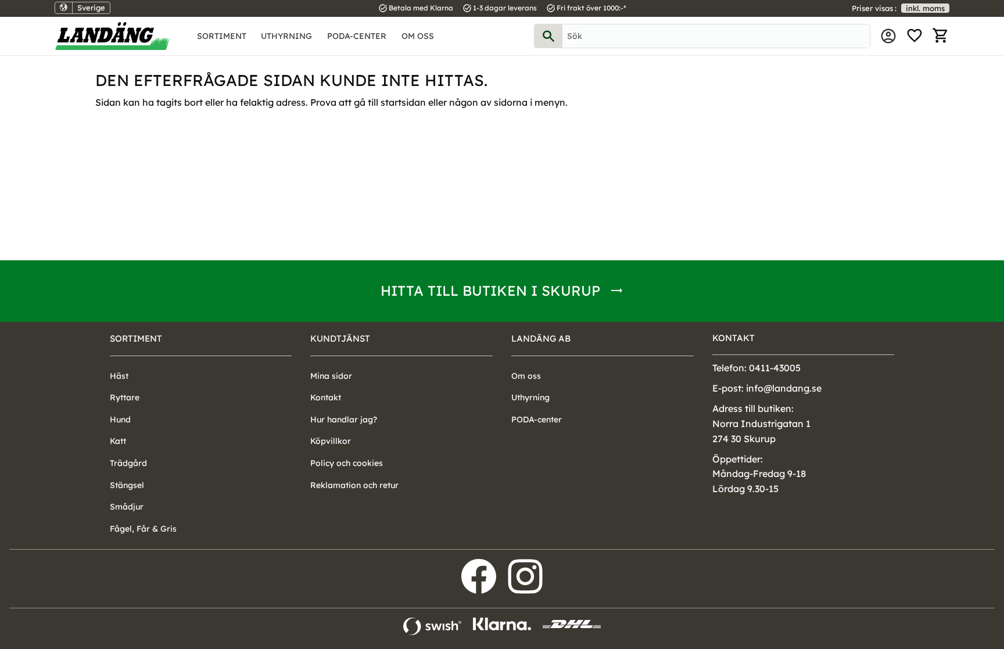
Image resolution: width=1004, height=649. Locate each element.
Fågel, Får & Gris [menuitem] (143, 528)
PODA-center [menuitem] (356, 36)
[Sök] (548, 36)
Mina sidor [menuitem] (888, 36)
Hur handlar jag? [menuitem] (343, 419)
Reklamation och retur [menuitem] (354, 485)
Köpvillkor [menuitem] (330, 441)
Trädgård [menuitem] (128, 463)
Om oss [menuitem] (417, 36)
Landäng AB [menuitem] (541, 338)
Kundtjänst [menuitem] (340, 338)
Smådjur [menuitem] (127, 506)
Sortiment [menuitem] (221, 36)
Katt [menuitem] (118, 441)
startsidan (403, 102)
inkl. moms (925, 8)
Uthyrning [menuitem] (286, 36)
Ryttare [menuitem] (124, 397)
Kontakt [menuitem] (325, 397)
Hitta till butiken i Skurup (490, 290)
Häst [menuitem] (119, 376)
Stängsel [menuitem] (127, 485)
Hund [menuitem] (120, 419)
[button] (914, 36)
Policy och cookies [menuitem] (346, 463)
